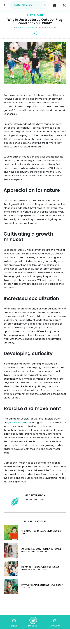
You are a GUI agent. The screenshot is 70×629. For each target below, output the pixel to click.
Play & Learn (35, 15)
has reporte (16, 422)
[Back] (5, 5)
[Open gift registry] (54, 5)
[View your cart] (64, 5)
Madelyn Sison (26, 27)
